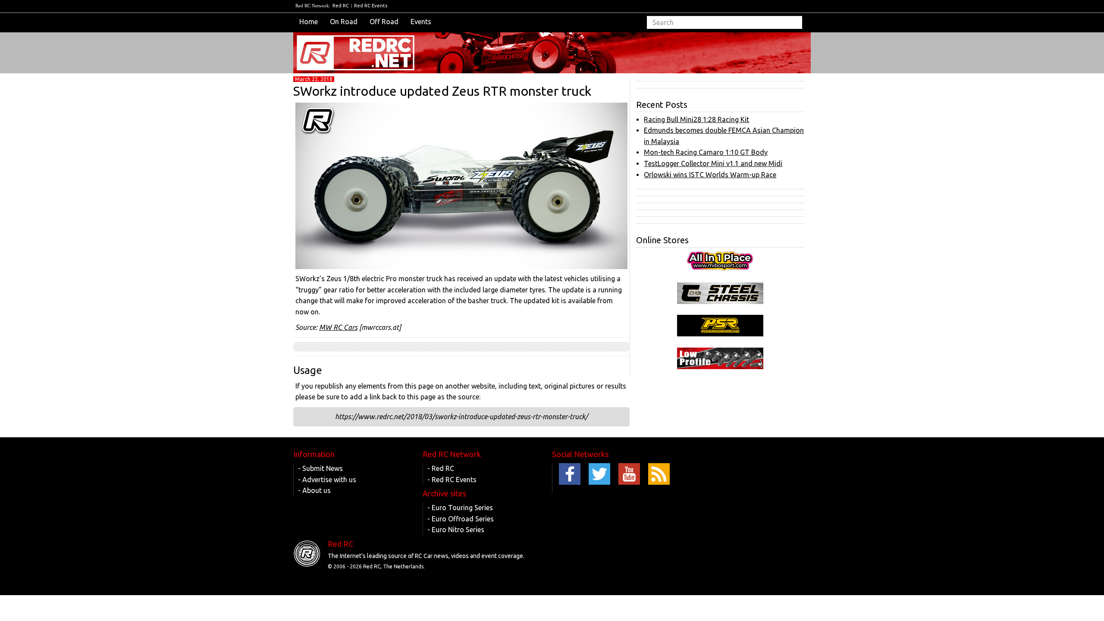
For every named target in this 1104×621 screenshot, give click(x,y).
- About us (314, 490)
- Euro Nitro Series (455, 529)
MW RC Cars (338, 327)
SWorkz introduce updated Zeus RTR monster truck (442, 91)
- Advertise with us (327, 479)
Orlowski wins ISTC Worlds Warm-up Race (710, 175)
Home (308, 21)
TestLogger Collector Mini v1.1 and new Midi (713, 163)
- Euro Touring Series (460, 507)
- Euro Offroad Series (460, 519)
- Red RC (440, 468)
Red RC (340, 5)
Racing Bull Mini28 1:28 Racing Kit (696, 119)
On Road (344, 21)
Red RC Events (370, 5)
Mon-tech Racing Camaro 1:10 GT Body (706, 152)
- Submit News (320, 468)
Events (421, 21)
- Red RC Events (452, 479)
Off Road (384, 21)
